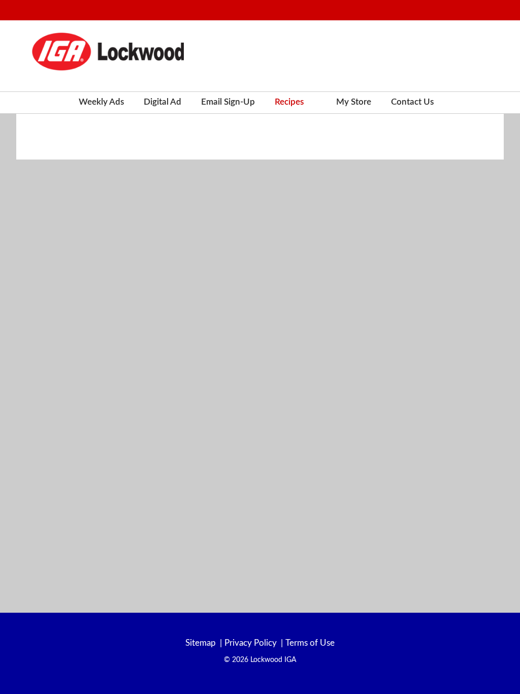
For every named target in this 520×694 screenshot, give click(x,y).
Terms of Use (310, 643)
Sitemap (200, 643)
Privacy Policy (250, 643)
